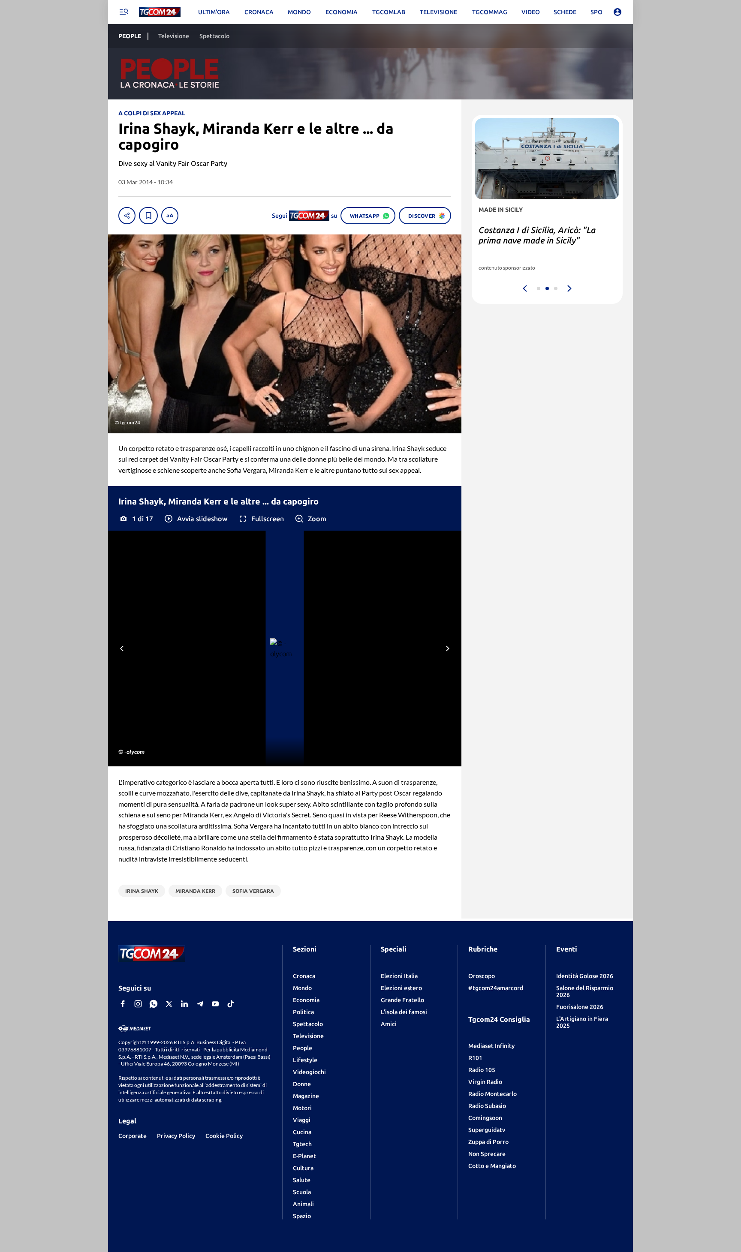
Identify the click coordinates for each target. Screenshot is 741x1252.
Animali (303, 1204)
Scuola (302, 1192)
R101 (475, 1057)
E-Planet (304, 1156)
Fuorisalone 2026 (579, 1006)
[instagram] (138, 1004)
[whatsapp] (153, 1004)
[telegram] (200, 1004)
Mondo (302, 988)
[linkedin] (184, 1004)
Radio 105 (481, 1069)
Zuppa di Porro (488, 1141)
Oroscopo (481, 976)
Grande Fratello (402, 1000)
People (302, 1048)
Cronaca (304, 976)
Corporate (132, 1135)
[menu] (123, 12)
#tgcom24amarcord (495, 988)
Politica (303, 1012)
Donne (302, 1084)
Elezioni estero (401, 988)
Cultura (303, 1168)
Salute (301, 1180)
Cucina (302, 1132)
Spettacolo (308, 1024)
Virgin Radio (485, 1081)
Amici (389, 1024)
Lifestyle (305, 1060)
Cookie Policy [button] (224, 1135)
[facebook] (122, 1004)
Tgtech (302, 1144)
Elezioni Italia (399, 976)
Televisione (308, 1036)
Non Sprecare (487, 1153)
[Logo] (160, 12)
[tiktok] (230, 1004)
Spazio (302, 1216)
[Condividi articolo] (127, 215)
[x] (169, 1004)
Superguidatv (486, 1129)
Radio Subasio (487, 1105)
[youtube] (215, 1004)
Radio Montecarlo (492, 1093)
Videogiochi (309, 1072)
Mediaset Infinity (491, 1045)
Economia (306, 1000)
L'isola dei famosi (404, 1012)
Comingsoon (485, 1117)
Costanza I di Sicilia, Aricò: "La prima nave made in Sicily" (537, 235)
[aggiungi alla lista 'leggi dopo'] (148, 215)
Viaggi (301, 1120)
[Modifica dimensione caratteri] (169, 215)
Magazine (306, 1096)
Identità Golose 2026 (584, 976)
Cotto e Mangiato (492, 1165)
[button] (195, 518)
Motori (302, 1108)
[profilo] (617, 12)
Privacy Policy (176, 1135)
